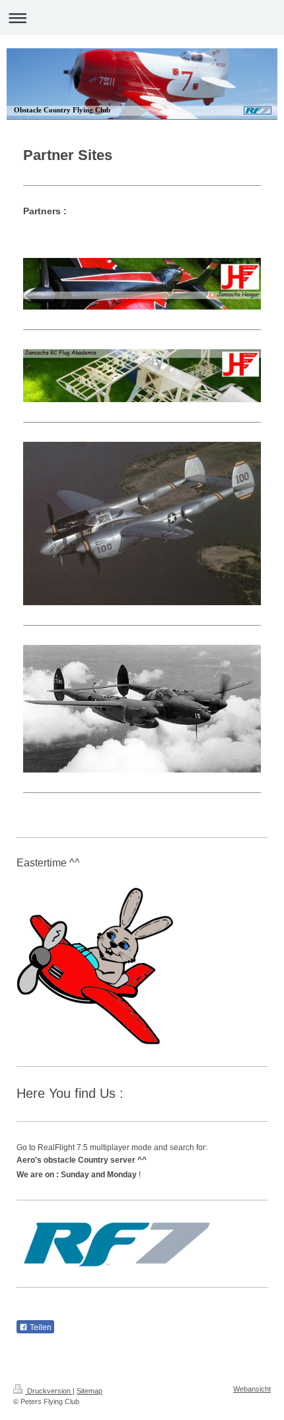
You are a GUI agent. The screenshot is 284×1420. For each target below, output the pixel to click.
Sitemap (89, 1391)
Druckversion (49, 1391)
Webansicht (252, 1389)
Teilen (40, 1327)
